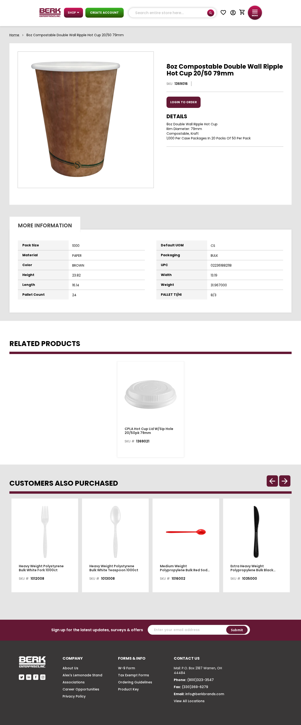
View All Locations (189, 701)
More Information (45, 225)
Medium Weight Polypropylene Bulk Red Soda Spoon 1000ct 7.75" (185, 568)
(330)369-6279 (195, 687)
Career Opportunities (81, 689)
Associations (74, 682)
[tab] (44, 224)
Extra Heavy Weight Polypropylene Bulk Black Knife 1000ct (251, 568)
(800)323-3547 (200, 680)
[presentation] (284, 481)
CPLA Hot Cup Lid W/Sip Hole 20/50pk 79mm (149, 431)
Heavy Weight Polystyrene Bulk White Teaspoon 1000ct (113, 568)
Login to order (183, 102)
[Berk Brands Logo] (50, 12)
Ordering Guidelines (135, 682)
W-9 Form (126, 668)
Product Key (128, 689)
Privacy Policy (74, 696)
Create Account (104, 13)
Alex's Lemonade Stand (82, 675)
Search (210, 12)
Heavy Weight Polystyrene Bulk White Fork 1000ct (41, 568)
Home (14, 35)
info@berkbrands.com (204, 694)
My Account (233, 12)
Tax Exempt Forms (133, 675)
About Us (70, 668)
